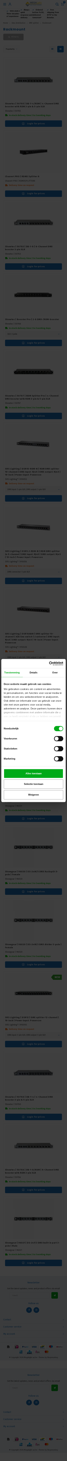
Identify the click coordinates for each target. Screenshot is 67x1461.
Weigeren (33, 794)
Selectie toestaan (33, 784)
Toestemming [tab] (12, 672)
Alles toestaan (34, 773)
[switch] (58, 738)
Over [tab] (55, 672)
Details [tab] (34, 672)
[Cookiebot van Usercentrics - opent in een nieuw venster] (49, 663)
